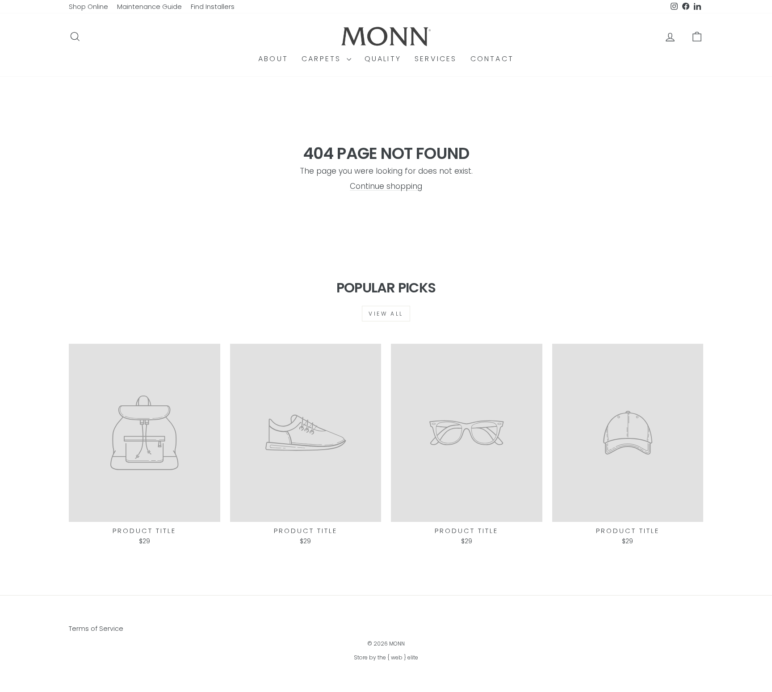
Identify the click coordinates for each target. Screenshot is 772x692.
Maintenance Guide (149, 6)
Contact (492, 59)
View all (386, 313)
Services (436, 59)
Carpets (323, 59)
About (273, 59)
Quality (383, 59)
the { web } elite (398, 657)
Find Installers (213, 6)
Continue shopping (386, 186)
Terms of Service (96, 628)
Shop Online (88, 6)
